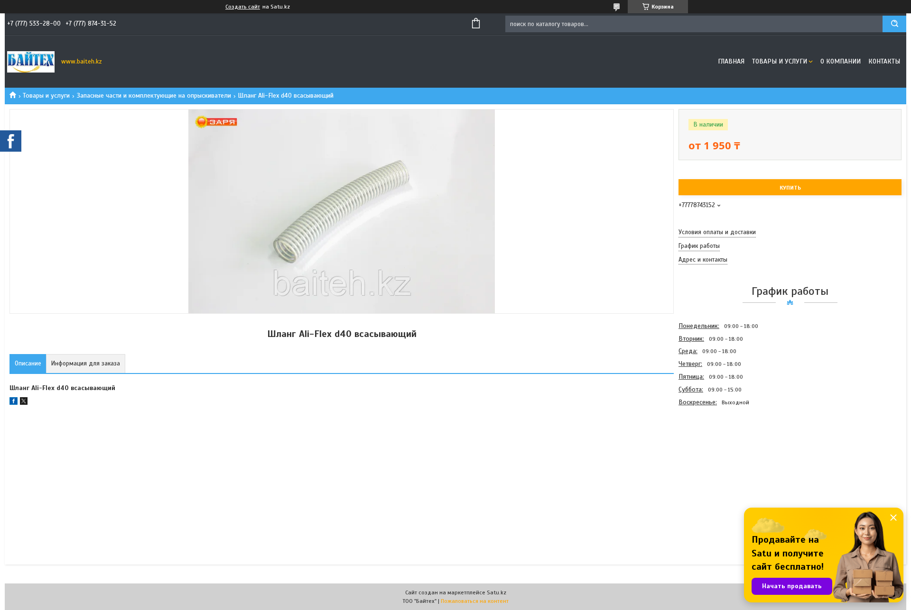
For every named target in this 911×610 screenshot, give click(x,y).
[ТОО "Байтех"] (31, 61)
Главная (731, 61)
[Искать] (894, 24)
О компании (840, 61)
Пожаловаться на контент (475, 601)
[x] (24, 403)
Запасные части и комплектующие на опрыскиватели (154, 95)
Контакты (884, 61)
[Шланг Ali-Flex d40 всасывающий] (712, 459)
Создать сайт (242, 6)
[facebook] (13, 403)
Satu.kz (496, 592)
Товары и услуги (779, 61)
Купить (790, 187)
